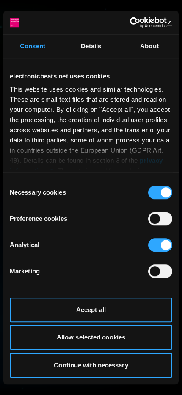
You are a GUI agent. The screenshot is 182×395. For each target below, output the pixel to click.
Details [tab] (91, 46)
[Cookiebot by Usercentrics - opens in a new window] (135, 22)
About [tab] (149, 46)
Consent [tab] (32, 46)
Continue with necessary (91, 365)
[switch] (160, 218)
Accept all (91, 309)
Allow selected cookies (91, 337)
